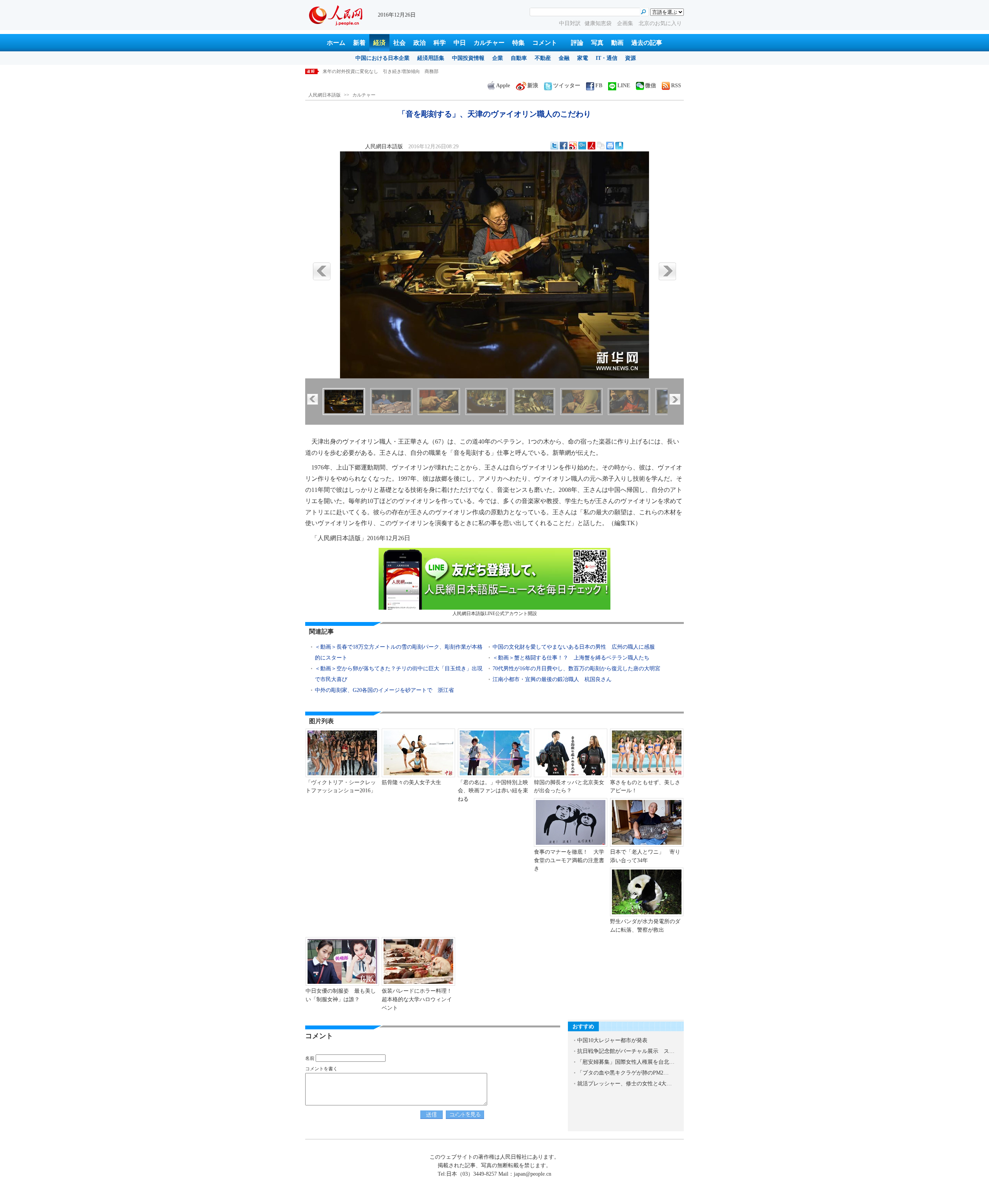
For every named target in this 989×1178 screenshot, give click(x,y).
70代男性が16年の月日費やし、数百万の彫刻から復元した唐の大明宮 (576, 668)
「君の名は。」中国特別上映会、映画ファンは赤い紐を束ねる (493, 791)
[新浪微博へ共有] (573, 145)
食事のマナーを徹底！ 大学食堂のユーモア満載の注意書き (569, 860)
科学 (439, 42)
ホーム (336, 42)
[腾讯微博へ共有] (582, 145)
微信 (650, 85)
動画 (617, 42)
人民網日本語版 (324, 95)
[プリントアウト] (610, 145)
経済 (379, 42)
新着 (359, 42)
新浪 (532, 85)
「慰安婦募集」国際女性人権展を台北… (626, 1062)
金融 (564, 58)
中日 (460, 42)
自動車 (519, 58)
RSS (676, 85)
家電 (582, 58)
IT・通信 (606, 58)
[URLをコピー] (601, 145)
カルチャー (489, 42)
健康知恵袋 (599, 23)
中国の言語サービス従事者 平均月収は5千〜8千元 (376, 71)
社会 (399, 42)
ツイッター (566, 85)
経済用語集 (430, 58)
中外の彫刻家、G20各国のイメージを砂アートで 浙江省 (384, 690)
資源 (630, 58)
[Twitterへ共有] (554, 145)
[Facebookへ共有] (564, 145)
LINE (623, 85)
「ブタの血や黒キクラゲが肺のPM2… (623, 1073)
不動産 (543, 58)
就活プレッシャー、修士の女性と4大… (624, 1083)
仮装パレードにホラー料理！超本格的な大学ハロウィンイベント (417, 999)
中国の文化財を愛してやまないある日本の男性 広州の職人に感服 (574, 647)
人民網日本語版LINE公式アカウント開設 (494, 613)
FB (598, 85)
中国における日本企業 (382, 58)
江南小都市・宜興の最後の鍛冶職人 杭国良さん (552, 679)
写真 (597, 42)
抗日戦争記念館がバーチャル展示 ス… (626, 1051)
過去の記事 (646, 42)
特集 (518, 42)
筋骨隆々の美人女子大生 (411, 782)
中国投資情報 (468, 58)
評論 (577, 42)
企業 (497, 58)
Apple (503, 85)
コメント (544, 42)
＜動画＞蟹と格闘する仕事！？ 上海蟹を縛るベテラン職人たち (571, 658)
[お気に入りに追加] (619, 145)
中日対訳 (570, 23)
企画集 (626, 23)
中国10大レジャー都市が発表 (612, 1040)
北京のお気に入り (660, 23)
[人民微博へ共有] (591, 145)
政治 (419, 42)
